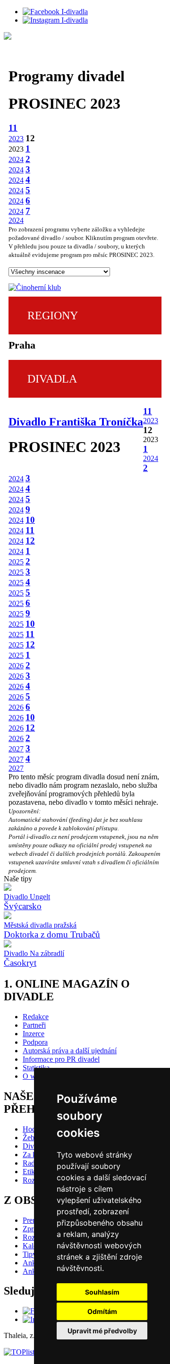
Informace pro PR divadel (61, 1059)
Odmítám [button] (102, 1311)
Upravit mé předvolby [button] (102, 1331)
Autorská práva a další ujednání (70, 1051)
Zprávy (33, 1229)
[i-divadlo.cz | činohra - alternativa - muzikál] (85, 37)
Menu (151, 57)
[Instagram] (55, 20)
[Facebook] (55, 12)
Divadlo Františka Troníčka (75, 422)
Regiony (52, 315)
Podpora (35, 1042)
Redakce (36, 1017)
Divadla (34, 57)
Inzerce (33, 1034)
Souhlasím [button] (102, 1292)
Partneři (34, 1025)
